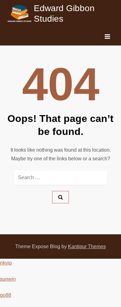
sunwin (8, 279)
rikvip (6, 263)
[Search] (60, 197)
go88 (5, 295)
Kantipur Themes (87, 246)
